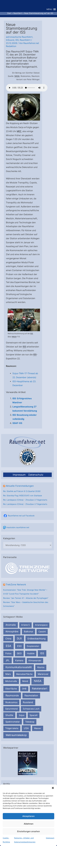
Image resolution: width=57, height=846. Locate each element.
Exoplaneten (33, 646)
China (8, 638)
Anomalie (11, 624)
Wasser (37, 728)
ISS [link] (31, 333)
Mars (8, 674)
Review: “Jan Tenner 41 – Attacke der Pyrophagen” (25, 598)
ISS (42, 653)
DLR (19, 638)
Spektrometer (12, 721)
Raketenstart (39, 688)
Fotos (8, 653)
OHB (24, 688)
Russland (28, 702)
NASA (37, 681)
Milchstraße (11, 681)
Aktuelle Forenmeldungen (20, 485)
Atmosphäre (11, 631)
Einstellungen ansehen (28, 831)
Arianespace (41, 625)
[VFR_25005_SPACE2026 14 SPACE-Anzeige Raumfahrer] (27, 763)
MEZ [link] (19, 131)
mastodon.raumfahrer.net (18, 527)
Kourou (40, 667)
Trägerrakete (11, 728)
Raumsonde (12, 695)
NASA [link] (17, 76)
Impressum (50, 838)
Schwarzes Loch (31, 708)
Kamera (19, 660)
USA (26, 728)
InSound (10, 40)
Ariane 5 (25, 625)
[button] (52, 788)
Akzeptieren (28, 816)
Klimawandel (34, 660)
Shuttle (9, 715)
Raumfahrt (25, 40)
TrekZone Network (16, 584)
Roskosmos (11, 702)
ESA (8, 646)
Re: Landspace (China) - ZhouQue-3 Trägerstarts (25, 500)
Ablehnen (28, 823)
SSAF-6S (17, 423)
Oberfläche (11, 688)
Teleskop (29, 721)
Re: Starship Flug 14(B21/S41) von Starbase (22, 495)
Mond (25, 681)
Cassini (42, 631)
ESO (19, 646)
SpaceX (33, 715)
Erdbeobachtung (37, 638)
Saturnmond (11, 708)
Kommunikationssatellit (19, 667)
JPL (8, 660)
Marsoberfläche (24, 674)
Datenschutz (35, 474)
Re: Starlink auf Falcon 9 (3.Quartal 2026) (22, 491)
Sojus (21, 715)
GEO (19, 653)
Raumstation (31, 695)
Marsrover (43, 674)
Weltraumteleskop (16, 735)
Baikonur (28, 631)
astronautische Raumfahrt (19, 37)
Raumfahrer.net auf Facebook (21, 516)
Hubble (30, 653)
